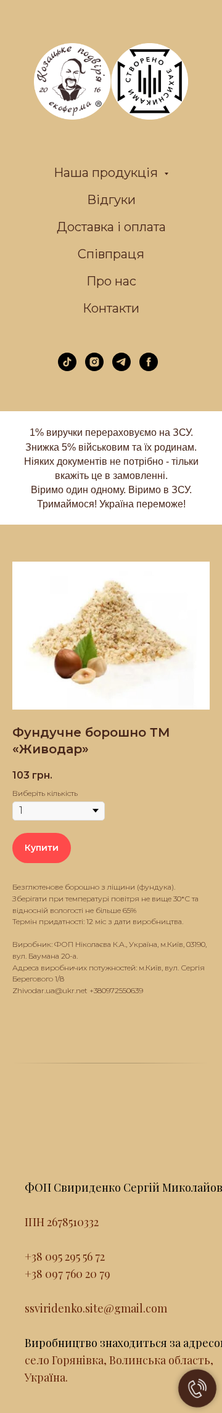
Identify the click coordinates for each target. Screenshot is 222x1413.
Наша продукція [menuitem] (107, 172)
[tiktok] (67, 367)
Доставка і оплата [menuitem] (111, 226)
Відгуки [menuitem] (111, 199)
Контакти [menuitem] (111, 308)
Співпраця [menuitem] (111, 254)
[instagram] (94, 367)
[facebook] (148, 367)
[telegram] (121, 367)
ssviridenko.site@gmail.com (96, 1308)
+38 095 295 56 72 (65, 1256)
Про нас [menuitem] (111, 281)
